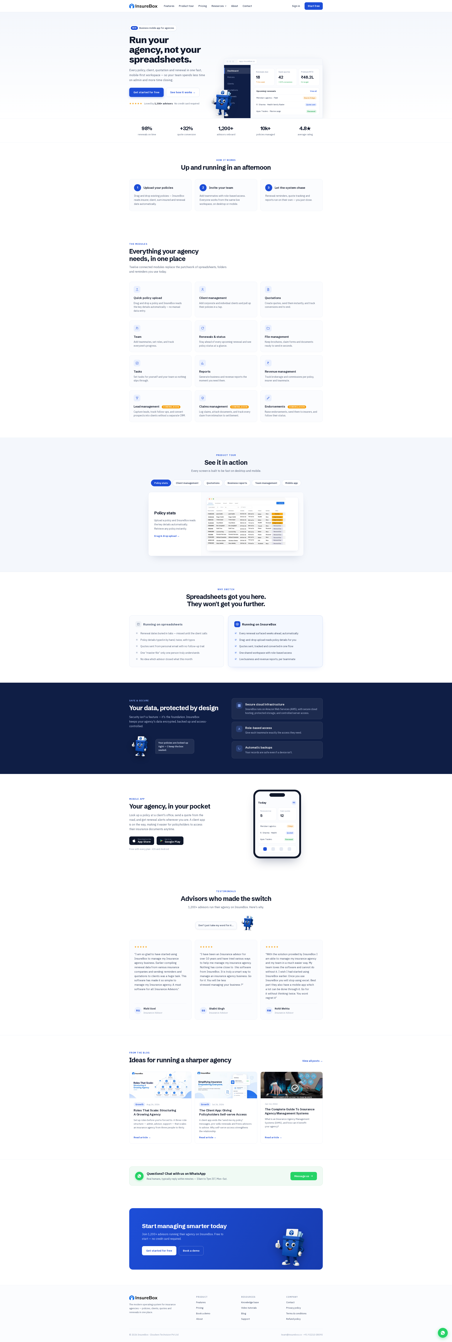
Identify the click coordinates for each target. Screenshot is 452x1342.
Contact (247, 6)
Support (245, 1318)
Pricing (202, 6)
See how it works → (182, 92)
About (234, 6)
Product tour (186, 6)
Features (169, 6)
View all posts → (312, 1060)
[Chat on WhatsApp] (443, 1333)
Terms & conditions (296, 1313)
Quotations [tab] (213, 483)
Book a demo (191, 1250)
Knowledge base (250, 1302)
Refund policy (293, 1318)
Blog (243, 1313)
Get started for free (146, 92)
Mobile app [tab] (291, 483)
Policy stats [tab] (161, 483)
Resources (218, 6)
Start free (314, 6)
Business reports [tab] (237, 483)
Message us (301, 1176)
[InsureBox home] (143, 6)
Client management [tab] (187, 483)
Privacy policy (293, 1307)
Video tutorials (249, 1307)
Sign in (296, 6)
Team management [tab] (266, 483)
